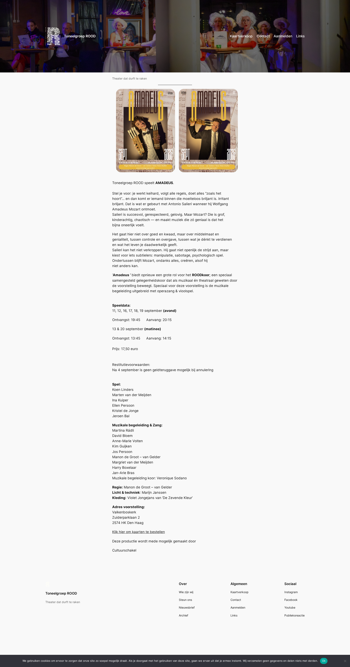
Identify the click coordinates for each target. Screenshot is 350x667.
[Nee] (345, 661)
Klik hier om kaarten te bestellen (138, 532)
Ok (324, 660)
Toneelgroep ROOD (80, 36)
